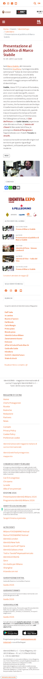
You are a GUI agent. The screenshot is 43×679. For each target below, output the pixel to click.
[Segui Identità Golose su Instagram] (8, 3)
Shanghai (7, 568)
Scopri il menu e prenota (14, 518)
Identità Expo (23, 29)
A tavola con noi (10, 571)
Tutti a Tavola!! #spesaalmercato (18, 553)
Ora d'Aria (17, 69)
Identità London (10, 539)
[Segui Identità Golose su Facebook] (4, 3)
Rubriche (9, 298)
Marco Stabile (13, 66)
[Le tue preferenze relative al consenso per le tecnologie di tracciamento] (2, 509)
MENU (7, 155)
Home (6, 29)
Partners (7, 417)
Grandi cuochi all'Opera (14, 546)
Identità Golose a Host (13, 549)
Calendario (9, 32)
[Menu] (3, 22)
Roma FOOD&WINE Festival (15, 535)
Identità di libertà (11, 557)
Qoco (5, 560)
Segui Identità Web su (14, 284)
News (5, 421)
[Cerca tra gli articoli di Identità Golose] (35, 3)
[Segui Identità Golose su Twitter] (11, 3)
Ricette (6, 406)
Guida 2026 (8, 585)
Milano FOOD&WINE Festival (16, 531)
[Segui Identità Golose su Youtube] (15, 3)
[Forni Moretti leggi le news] (21, 12)
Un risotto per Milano (13, 564)
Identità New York (11, 542)
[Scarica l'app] (10, 632)
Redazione (8, 414)
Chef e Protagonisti (12, 403)
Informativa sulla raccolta (9, 677)
